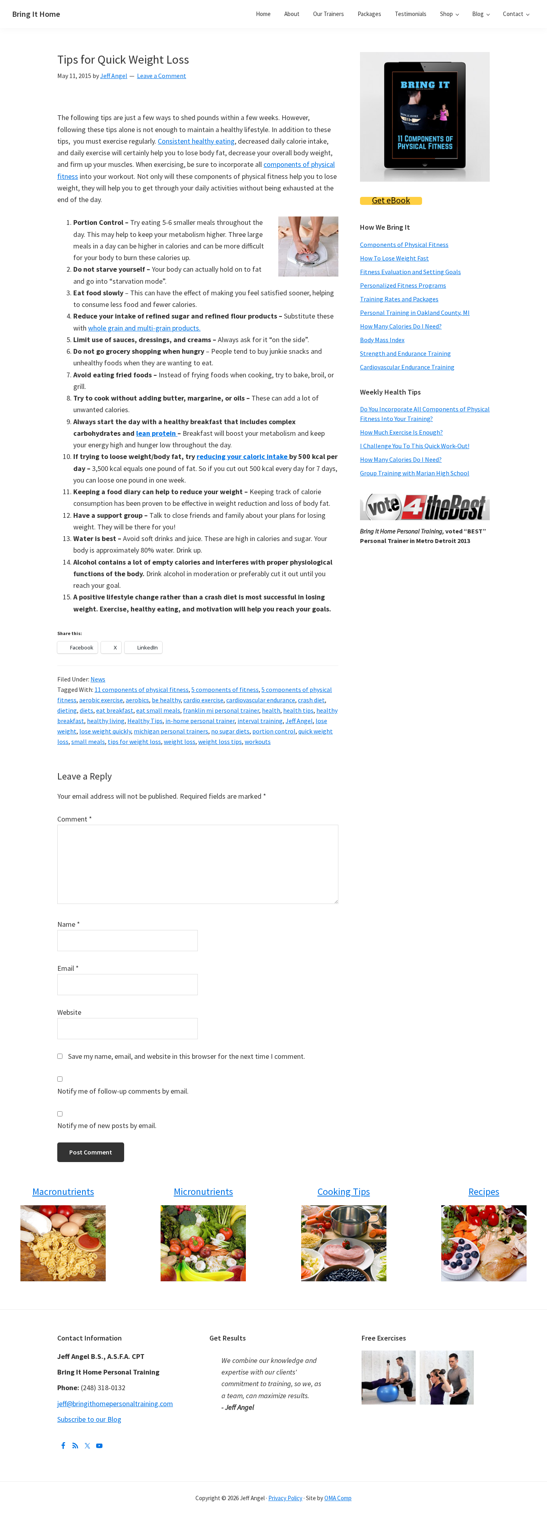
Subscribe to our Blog (89, 1419)
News (97, 679)
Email (68, 968)
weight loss (179, 741)
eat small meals (158, 710)
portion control (274, 731)
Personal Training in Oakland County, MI (415, 313)
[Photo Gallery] (391, 1356)
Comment (74, 819)
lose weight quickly (105, 731)
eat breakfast (114, 710)
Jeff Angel (299, 721)
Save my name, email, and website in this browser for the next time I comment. (186, 1056)
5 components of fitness (225, 689)
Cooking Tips (344, 1191)
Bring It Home (36, 14)
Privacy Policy (285, 1498)
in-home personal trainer (200, 721)
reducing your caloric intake (243, 456)
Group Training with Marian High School (414, 473)
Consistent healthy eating (196, 141)
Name (68, 924)
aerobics (137, 700)
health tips (298, 710)
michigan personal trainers (171, 731)
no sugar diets (230, 731)
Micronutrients (203, 1191)
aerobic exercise (101, 700)
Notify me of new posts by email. (107, 1125)
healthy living (106, 721)
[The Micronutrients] (203, 1243)
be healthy (166, 700)
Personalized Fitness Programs (403, 285)
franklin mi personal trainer (221, 710)
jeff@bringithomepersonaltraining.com (115, 1403)
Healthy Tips (145, 721)
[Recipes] (484, 1243)
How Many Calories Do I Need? (401, 326)
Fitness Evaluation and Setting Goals (410, 272)
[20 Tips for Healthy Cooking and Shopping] (343, 1243)
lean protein (156, 433)
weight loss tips (220, 741)
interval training (260, 721)
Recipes (484, 1191)
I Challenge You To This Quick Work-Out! (414, 446)
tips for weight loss (134, 741)
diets (86, 710)
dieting (67, 710)
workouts (258, 741)
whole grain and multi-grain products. (144, 328)
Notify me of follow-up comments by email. (123, 1091)
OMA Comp (338, 1498)
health (271, 710)
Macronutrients (63, 1191)
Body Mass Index (382, 340)
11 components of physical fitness (142, 689)
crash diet (311, 700)
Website (69, 1012)
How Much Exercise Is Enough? (401, 432)
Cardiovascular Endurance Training (407, 367)
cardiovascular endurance (260, 700)
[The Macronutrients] (63, 1243)
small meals (88, 741)
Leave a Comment (161, 76)
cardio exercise (203, 700)
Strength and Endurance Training (405, 353)
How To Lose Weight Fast (394, 258)
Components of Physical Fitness (404, 244)
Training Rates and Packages (399, 299)
